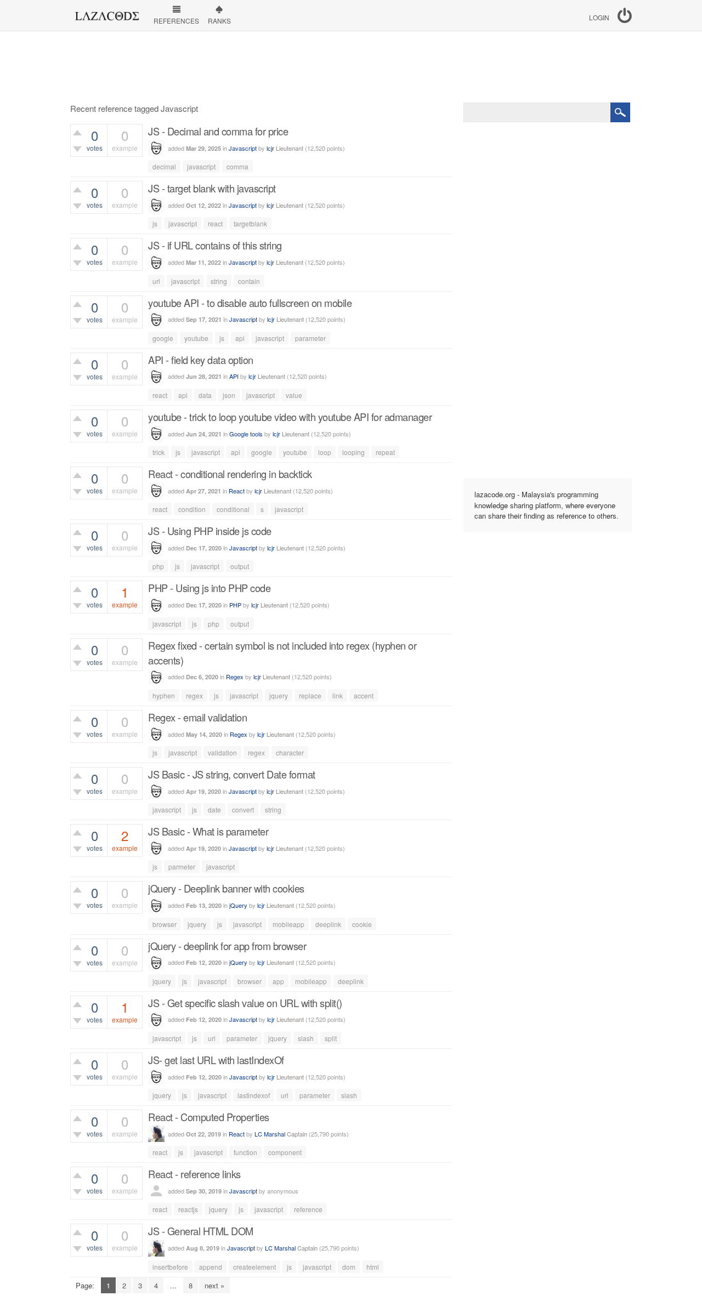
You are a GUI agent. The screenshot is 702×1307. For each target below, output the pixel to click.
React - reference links (194, 1174)
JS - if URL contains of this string (215, 245)
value (294, 395)
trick (158, 452)
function (245, 1152)
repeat (385, 452)
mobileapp (288, 924)
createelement (254, 1266)
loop (324, 452)
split (331, 1038)
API (234, 376)
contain (249, 281)
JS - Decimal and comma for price (218, 131)
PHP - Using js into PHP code (209, 588)
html (372, 1266)
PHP (235, 604)
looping (353, 452)
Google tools (246, 433)
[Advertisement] (351, 67)
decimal (164, 166)
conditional (233, 509)
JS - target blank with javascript (212, 188)
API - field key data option (200, 360)
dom (348, 1266)
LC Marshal (269, 1133)
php (158, 566)
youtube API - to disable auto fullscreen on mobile (250, 303)
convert (243, 809)
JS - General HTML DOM (200, 1231)
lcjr (270, 148)
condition (192, 509)
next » (214, 1285)
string (219, 281)
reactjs (188, 1209)
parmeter (181, 866)
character (290, 752)
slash (306, 1038)
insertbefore (170, 1266)
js (154, 223)
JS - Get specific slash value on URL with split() (245, 1003)
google (162, 338)
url (156, 281)
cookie (362, 924)
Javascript (243, 148)
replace (310, 695)
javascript (201, 166)
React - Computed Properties (208, 1117)
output (239, 566)
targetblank (250, 223)
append (210, 1266)
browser (164, 924)
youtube (196, 338)
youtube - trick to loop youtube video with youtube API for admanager (290, 417)
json (229, 395)
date (214, 809)
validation (222, 752)
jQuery (238, 905)
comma (237, 166)
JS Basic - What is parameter (208, 831)
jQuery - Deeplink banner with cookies (226, 888)
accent (363, 695)
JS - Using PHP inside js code (209, 531)
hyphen (163, 695)
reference (308, 1209)
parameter (310, 338)
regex (194, 695)
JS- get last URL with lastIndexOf (216, 1060)
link (337, 695)
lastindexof (253, 1095)
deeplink (328, 924)
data (205, 395)
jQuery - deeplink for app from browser (227, 946)
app (278, 981)
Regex (235, 676)
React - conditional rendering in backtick (230, 474)
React (237, 490)
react (215, 223)
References (176, 20)
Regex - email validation (197, 717)
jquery (278, 695)
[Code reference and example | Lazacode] (107, 13)
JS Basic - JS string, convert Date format (231, 774)
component (285, 1152)
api (240, 338)
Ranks (219, 20)
